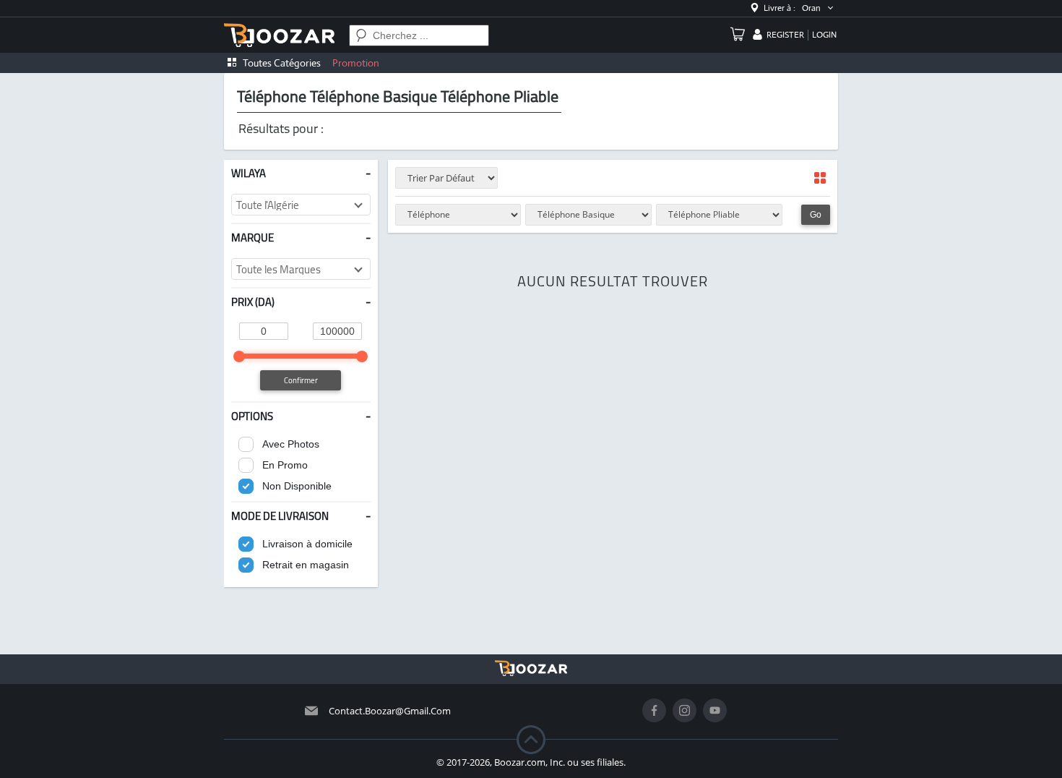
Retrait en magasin (305, 564)
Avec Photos (290, 444)
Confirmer (301, 380)
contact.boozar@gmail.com (390, 710)
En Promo (285, 465)
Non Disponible (297, 486)
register (785, 34)
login (824, 34)
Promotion (355, 62)
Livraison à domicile (307, 544)
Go (815, 215)
